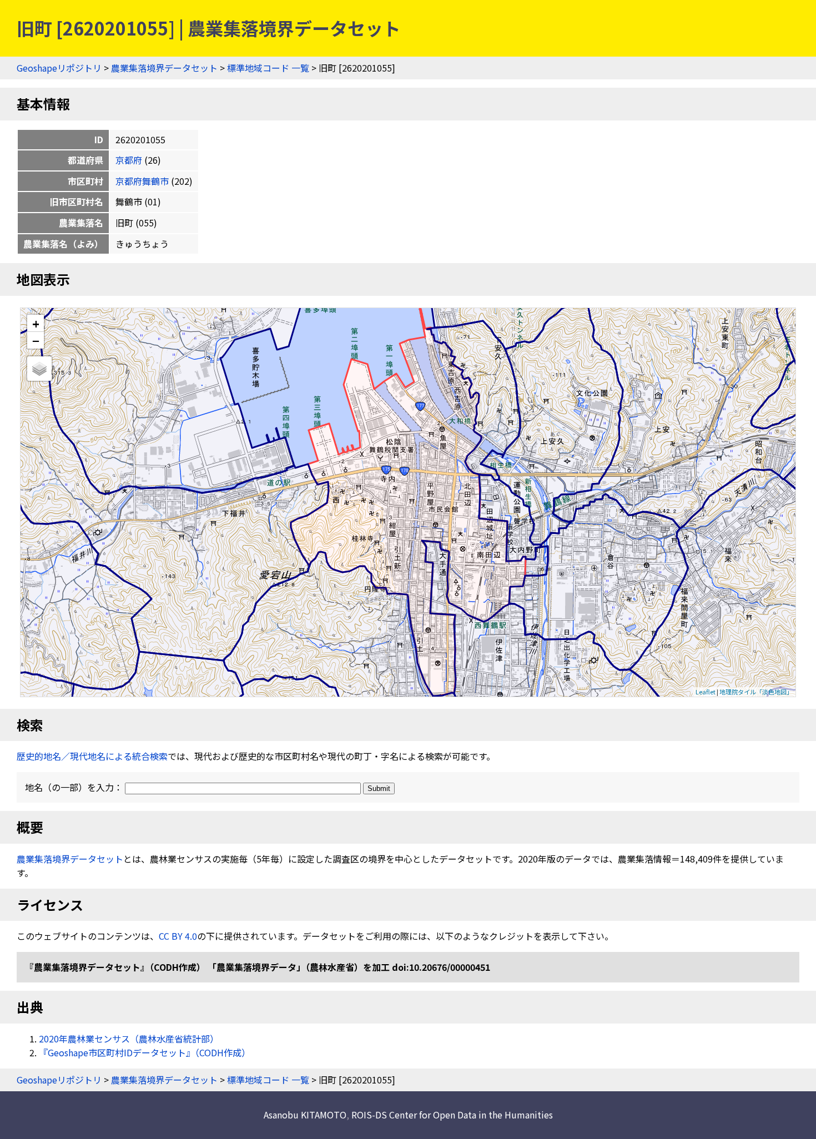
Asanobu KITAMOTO (305, 1114)
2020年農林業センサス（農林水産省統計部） (129, 1038)
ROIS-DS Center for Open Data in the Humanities (452, 1114)
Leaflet (706, 691)
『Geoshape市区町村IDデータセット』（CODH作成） (144, 1052)
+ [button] (35, 323)
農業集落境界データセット (164, 67)
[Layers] (39, 368)
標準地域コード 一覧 (268, 67)
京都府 (128, 160)
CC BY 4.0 (178, 936)
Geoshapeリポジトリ (59, 67)
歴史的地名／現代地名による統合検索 (92, 756)
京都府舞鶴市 (142, 181)
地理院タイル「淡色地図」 (756, 691)
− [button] (35, 340)
